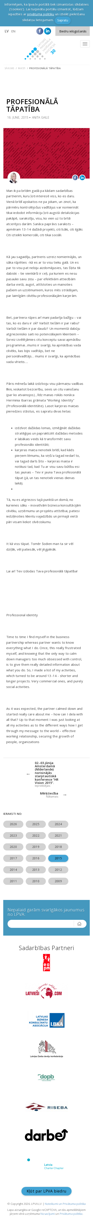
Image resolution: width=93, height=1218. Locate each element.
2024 (58, 824)
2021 (58, 835)
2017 (13, 858)
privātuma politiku (40, 14)
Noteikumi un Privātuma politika (65, 1204)
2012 (58, 870)
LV (7, 31)
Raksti (22, 68)
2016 (35, 858)
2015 (58, 858)
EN (13, 31)
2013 (35, 870)
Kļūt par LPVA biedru (46, 1191)
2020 (13, 847)
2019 (35, 847)
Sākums (9, 68)
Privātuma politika (71, 1214)
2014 (13, 870)
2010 (35, 881)
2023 (13, 835)
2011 (13, 881)
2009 (58, 881)
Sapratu (62, 20)
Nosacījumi (47, 1214)
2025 (35, 824)
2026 (13, 824)
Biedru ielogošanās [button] (73, 31)
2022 (35, 835)
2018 (58, 847)
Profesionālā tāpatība (45, 68)
